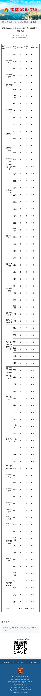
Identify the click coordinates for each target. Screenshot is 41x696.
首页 (2, 22)
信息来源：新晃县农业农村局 (20, 37)
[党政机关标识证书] (20, 671)
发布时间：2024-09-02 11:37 (20, 35)
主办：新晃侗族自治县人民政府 (20, 677)
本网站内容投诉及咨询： (14, 682)
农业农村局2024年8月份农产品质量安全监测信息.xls (19, 629)
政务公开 (10, 22)
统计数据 (33, 22)
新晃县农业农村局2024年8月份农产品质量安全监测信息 (20, 29)
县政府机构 (20, 662)
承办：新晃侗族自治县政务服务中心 (20, 679)
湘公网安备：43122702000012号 (22, 690)
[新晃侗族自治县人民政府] (20, 11)
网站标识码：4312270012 (20, 692)
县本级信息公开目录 (21, 22)
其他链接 (34, 662)
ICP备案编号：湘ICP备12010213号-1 (20, 687)
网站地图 (7, 662)
